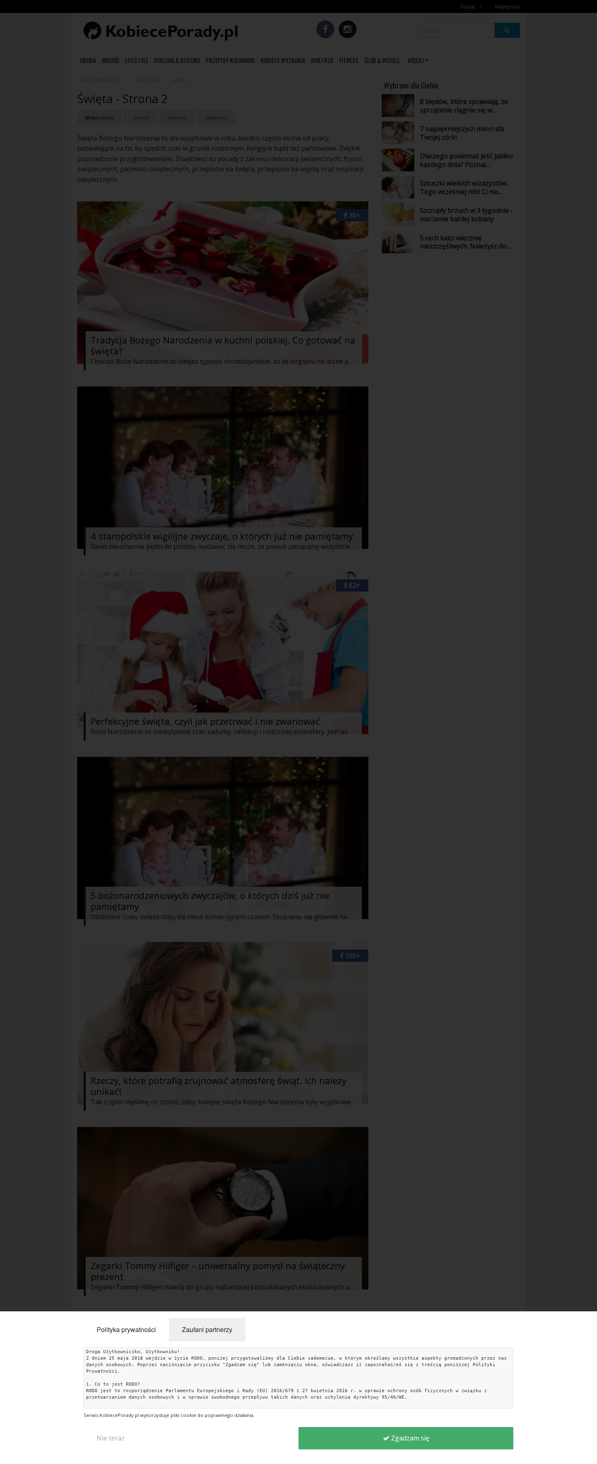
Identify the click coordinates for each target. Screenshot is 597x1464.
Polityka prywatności (126, 1329)
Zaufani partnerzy (207, 1329)
